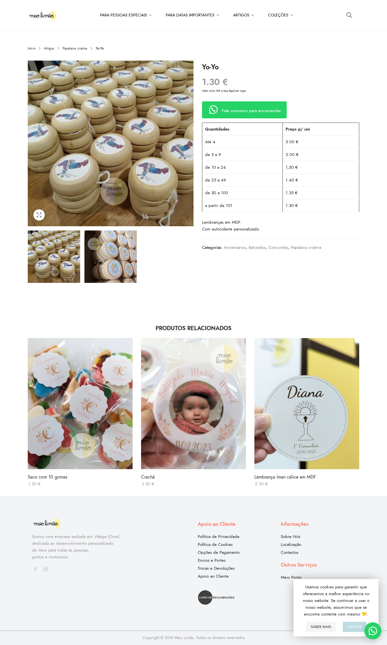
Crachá (148, 477)
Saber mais (321, 626)
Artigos (49, 48)
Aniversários (235, 247)
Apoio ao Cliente (213, 576)
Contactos (289, 552)
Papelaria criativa (75, 48)
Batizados (257, 247)
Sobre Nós (290, 536)
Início (31, 48)
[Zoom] (39, 215)
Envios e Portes (212, 560)
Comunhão (278, 247)
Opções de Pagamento (219, 552)
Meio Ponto (291, 577)
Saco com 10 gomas (47, 477)
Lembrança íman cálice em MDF (285, 477)
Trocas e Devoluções (216, 568)
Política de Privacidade (218, 536)
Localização (291, 544)
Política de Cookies (215, 544)
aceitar (355, 626)
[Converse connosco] (372, 630)
